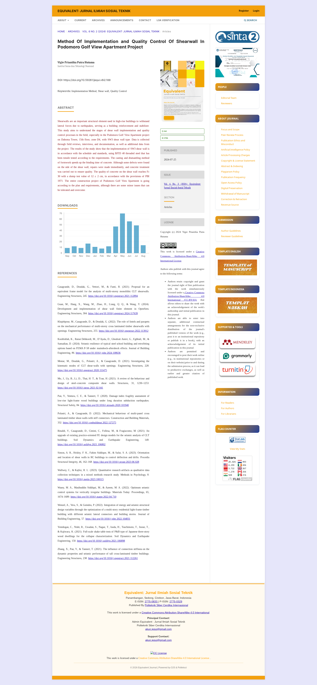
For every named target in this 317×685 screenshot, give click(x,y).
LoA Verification (168, 20)
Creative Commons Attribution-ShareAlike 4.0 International (175, 612)
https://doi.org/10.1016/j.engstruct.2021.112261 (113, 558)
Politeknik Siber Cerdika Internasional (166, 605)
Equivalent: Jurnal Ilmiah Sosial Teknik (94, 11)
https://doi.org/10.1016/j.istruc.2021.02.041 (80, 387)
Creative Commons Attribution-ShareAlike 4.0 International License (182, 256)
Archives (98, 20)
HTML (166, 138)
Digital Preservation (232, 188)
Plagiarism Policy (230, 171)
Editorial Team (228, 97)
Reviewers (226, 103)
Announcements (121, 20)
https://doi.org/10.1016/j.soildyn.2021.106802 (81, 444)
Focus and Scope (230, 129)
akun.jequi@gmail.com (158, 629)
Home (61, 31)
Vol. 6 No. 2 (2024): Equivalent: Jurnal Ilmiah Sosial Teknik (120, 31)
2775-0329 (176, 601)
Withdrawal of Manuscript (235, 193)
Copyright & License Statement (238, 160)
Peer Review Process (232, 135)
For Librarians (228, 413)
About (62, 20)
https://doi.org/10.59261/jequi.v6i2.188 (87, 79)
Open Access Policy (231, 182)
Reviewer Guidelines (232, 236)
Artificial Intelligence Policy (235, 149)
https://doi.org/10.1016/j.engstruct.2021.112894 (113, 296)
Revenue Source (230, 204)
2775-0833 (151, 601)
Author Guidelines (231, 230)
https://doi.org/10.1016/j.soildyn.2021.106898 (101, 540)
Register (244, 10)
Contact (145, 20)
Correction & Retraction (234, 199)
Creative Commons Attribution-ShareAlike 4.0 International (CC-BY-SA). (186, 296)
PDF (165, 131)
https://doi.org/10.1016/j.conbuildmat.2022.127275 (89, 422)
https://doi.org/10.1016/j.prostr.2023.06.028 (116, 462)
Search (251, 20)
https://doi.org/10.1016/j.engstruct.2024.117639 (113, 313)
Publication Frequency (233, 177)
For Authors (227, 408)
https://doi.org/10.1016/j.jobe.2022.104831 (107, 518)
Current (80, 20)
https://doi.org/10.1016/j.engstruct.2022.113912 (123, 330)
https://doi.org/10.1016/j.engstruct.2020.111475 (82, 370)
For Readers (227, 402)
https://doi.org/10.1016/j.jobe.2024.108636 (98, 352)
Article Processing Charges (235, 155)
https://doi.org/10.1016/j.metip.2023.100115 (81, 479)
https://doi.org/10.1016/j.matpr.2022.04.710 (93, 496)
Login (256, 10)
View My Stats (237, 448)
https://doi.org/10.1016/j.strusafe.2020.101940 (105, 405)
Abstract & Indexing (232, 166)
